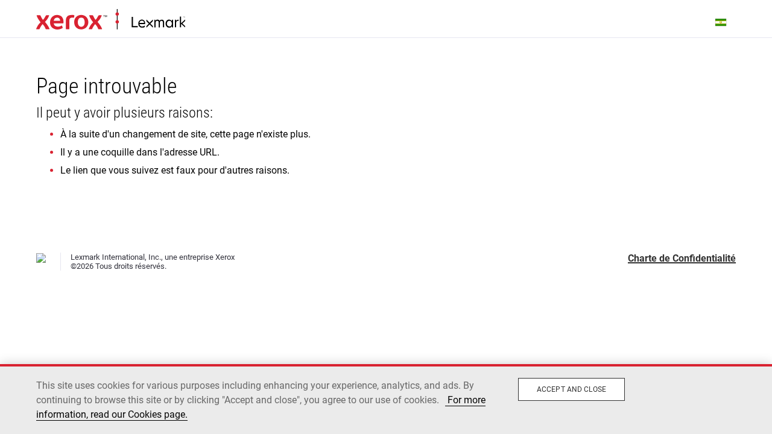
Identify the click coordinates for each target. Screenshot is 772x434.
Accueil (110, 20)
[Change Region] (721, 22)
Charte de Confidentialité (682, 258)
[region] (386, 399)
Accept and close (571, 389)
